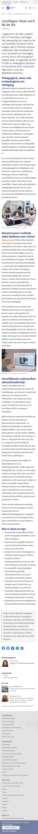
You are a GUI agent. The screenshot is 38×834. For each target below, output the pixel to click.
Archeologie (6, 745)
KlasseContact (8, 240)
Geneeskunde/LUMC (8, 751)
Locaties (4, 798)
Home (3, 14)
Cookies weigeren (10, 831)
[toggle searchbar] (26, 8)
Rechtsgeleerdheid (8, 757)
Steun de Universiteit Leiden (11, 786)
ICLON (6, 676)
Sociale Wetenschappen (10, 760)
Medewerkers (23, 2)
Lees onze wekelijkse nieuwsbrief (13, 818)
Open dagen (6, 734)
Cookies (4, 804)
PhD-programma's (8, 725)
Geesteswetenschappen (10, 748)
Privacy (4, 808)
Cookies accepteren (10, 828)
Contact (4, 811)
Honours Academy (8, 769)
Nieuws (9, 14)
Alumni (4, 789)
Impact (4, 792)
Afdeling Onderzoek (10, 678)
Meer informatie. (7, 825)
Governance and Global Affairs (12, 754)
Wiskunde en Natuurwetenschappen (14, 763)
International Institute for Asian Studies (15, 775)
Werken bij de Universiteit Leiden (12, 783)
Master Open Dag (8, 737)
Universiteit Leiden (6, 2)
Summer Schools (7, 731)
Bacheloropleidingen (8, 718)
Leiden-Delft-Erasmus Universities (13, 795)
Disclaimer (5, 801)
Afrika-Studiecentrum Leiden (11, 766)
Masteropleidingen (8, 722)
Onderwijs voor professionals (11, 728)
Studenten (15, 2)
